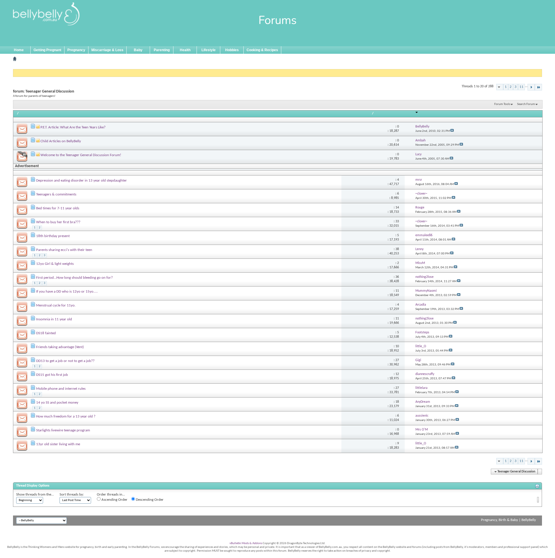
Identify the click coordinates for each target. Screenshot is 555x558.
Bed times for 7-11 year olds (57, 208)
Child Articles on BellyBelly (60, 141)
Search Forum (526, 104)
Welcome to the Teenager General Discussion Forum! (80, 155)
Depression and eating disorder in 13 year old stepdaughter (81, 180)
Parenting (162, 50)
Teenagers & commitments (56, 194)
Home (19, 50)
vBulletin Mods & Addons (246, 543)
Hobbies (232, 50)
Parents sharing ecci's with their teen (64, 250)
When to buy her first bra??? (58, 222)
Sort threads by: (72, 494)
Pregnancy (76, 50)
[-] (531, 87)
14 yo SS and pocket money (57, 402)
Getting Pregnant (47, 50)
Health (185, 50)
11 (521, 87)
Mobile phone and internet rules (61, 389)
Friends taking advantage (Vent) (60, 347)
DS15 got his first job (52, 375)
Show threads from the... (35, 494)
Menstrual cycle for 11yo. (55, 305)
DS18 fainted (46, 333)
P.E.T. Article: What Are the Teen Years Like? (73, 127)
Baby (138, 50)
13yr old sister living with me (58, 444)
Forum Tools (502, 104)
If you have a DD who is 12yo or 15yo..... (67, 291)
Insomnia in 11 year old (54, 319)
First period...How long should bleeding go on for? (74, 278)
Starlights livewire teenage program (63, 430)
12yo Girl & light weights (55, 264)
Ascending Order (114, 500)
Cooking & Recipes (262, 50)
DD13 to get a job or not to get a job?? (65, 361)
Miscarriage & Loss (107, 50)
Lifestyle (208, 50)
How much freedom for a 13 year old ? (65, 416)
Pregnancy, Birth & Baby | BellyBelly (508, 520)
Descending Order (149, 500)
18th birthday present (53, 236)
